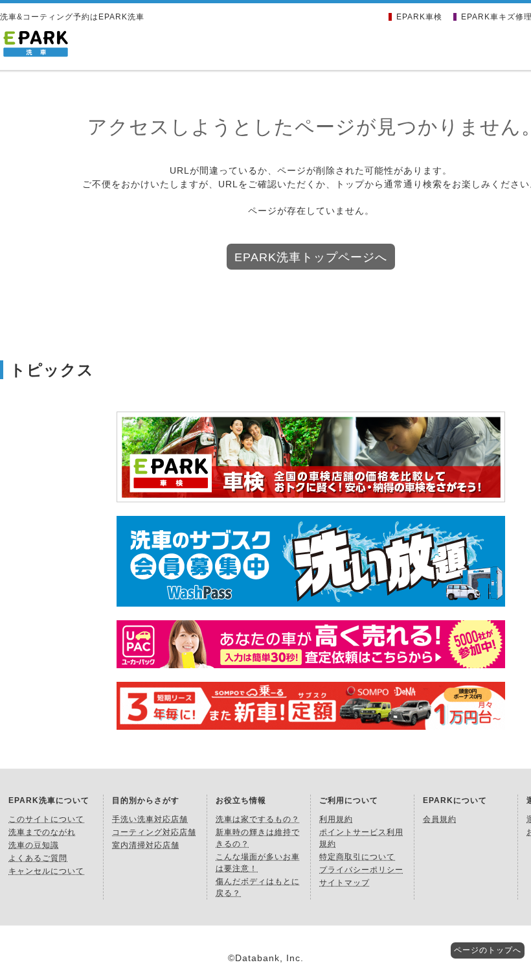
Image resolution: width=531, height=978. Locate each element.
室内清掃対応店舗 (145, 845)
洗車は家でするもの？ (258, 819)
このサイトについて (46, 819)
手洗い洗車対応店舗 (150, 819)
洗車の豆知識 (33, 845)
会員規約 (440, 819)
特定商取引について (357, 856)
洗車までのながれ (42, 832)
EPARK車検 (419, 16)
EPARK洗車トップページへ (310, 257)
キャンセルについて (46, 871)
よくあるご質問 (37, 858)
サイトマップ (344, 882)
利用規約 (336, 819)
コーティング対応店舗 (154, 832)
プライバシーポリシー (361, 869)
